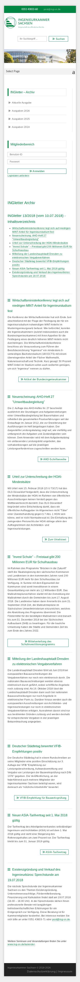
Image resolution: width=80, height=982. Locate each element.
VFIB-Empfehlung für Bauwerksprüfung (42, 797)
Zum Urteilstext (56, 539)
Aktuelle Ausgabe (21, 102)
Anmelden (38, 171)
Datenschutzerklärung (41, 971)
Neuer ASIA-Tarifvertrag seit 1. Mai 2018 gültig (38, 268)
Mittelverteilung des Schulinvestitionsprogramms (38, 643)
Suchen (60, 38)
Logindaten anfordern (18, 175)
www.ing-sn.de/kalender (21, 944)
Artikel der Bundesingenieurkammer (44, 379)
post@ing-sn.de (61, 919)
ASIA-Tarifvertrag (55, 852)
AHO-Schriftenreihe (54, 459)
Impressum (65, 971)
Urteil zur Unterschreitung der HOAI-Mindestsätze (40, 243)
